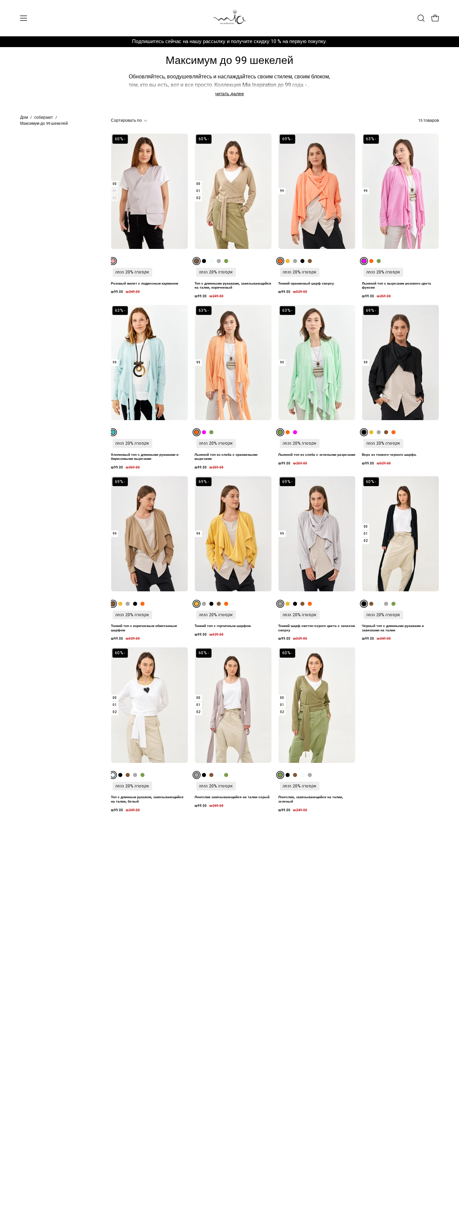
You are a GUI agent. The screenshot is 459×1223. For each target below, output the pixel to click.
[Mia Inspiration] (229, 18)
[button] (421, 18)
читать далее (229, 93)
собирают (43, 117)
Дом (24, 117)
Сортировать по (126, 120)
